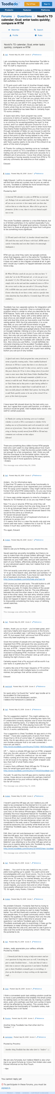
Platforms (45, 10)
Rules (40, 35)
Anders (7, 173)
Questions (24, 16)
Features (27, 10)
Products (9, 10)
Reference (37, 55)
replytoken (9, 1037)
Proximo (8, 1018)
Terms (17, 1093)
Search (40, 30)
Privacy (10, 1093)
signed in (5, 1088)
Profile (15, 35)
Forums (6, 16)
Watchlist (15, 30)
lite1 (6, 55)
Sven (7, 989)
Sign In (47, 4)
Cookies (26, 1093)
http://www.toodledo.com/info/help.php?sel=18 (24, 579)
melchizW (8, 686)
